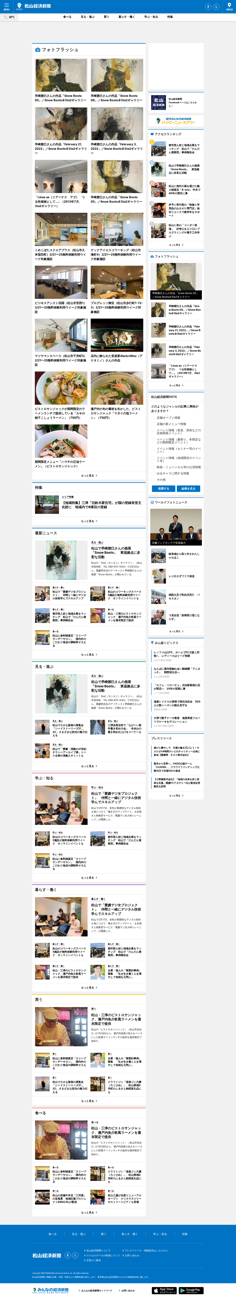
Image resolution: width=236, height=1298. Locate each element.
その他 (161, 479)
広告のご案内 (93, 1260)
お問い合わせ (132, 1255)
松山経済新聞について (98, 1250)
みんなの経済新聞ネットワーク (50, 1290)
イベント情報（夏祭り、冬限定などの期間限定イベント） (179, 441)
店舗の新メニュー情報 (171, 424)
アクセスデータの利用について (103, 1255)
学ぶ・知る (151, 16)
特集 (170, 16)
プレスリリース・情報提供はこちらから (146, 1250)
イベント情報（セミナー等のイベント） (179, 450)
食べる (67, 16)
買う (106, 16)
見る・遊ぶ (88, 16)
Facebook (208, 7)
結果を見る (188, 488)
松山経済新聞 (33, 6)
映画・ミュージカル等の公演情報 (179, 467)
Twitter (216, 7)
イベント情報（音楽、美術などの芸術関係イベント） (179, 431)
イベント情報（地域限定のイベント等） (179, 459)
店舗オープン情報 (168, 417)
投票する (163, 488)
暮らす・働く (127, 16)
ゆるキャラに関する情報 (173, 473)
